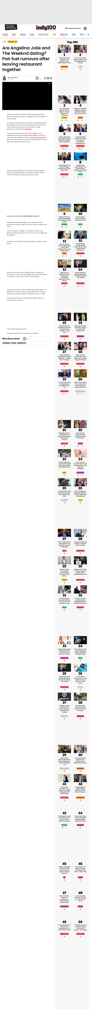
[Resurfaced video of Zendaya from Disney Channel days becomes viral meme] (64, 560)
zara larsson (80, 472)
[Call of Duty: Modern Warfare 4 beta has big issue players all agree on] (64, 748)
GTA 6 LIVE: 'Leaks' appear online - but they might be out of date (80, 60)
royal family (64, 66)
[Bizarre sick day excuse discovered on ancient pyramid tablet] (64, 207)
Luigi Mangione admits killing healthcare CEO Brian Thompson (80, 789)
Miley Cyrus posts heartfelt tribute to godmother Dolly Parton (80, 328)
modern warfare (64, 768)
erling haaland (64, 658)
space (80, 224)
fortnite (80, 687)
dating (14, 343)
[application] (27, 96)
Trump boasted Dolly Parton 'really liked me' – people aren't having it (64, 357)
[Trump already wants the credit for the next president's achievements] (80, 127)
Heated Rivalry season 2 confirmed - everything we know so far (64, 899)
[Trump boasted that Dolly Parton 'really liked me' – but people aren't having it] (64, 345)
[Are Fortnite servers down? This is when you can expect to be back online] (80, 667)
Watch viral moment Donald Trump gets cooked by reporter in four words (64, 277)
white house (80, 607)
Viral (54, 34)
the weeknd (6, 343)
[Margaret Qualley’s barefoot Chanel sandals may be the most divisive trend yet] (80, 99)
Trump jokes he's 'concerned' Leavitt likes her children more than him (64, 139)
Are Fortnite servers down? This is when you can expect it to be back (80, 680)
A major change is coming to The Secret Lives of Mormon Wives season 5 (64, 870)
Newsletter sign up (74, 28)
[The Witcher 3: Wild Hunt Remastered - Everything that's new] (64, 482)
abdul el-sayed (80, 580)
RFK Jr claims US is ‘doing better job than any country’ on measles (64, 544)
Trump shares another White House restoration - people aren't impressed (80, 247)
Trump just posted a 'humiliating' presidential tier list (64, 385)
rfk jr (80, 500)
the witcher (64, 500)
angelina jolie (12, 41)
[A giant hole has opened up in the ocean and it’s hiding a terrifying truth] (80, 156)
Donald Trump (80, 283)
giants (64, 607)
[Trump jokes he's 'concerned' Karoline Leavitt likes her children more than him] (64, 127)
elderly (64, 253)
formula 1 (64, 825)
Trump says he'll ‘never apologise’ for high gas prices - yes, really (80, 275)
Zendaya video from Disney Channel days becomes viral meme (64, 573)
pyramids (64, 224)
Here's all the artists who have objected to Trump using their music (80, 357)
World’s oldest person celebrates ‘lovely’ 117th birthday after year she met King (64, 247)
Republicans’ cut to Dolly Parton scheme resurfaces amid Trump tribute (64, 436)
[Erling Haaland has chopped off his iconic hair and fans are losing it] (64, 640)
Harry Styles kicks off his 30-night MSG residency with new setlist (80, 818)
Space (80, 658)
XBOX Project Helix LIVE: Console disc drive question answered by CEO (80, 385)
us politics (64, 283)
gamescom (64, 716)
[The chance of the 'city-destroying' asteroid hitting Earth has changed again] (80, 640)
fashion (80, 117)
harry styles (80, 825)
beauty (80, 443)
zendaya (64, 580)
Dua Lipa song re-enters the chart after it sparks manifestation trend (64, 979)
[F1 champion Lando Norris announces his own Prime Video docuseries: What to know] (64, 807)
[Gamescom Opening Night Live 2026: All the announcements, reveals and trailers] (64, 696)
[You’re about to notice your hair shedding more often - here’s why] (80, 857)
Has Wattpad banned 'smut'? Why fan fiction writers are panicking (64, 112)
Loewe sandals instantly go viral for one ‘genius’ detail (80, 898)
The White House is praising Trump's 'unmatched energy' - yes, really (80, 927)
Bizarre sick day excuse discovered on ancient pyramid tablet (64, 219)
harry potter (80, 716)
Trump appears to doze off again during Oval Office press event (64, 167)
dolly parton (80, 336)
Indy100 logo (46, 27)
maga (64, 472)
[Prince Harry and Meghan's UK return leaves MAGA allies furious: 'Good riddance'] (64, 48)
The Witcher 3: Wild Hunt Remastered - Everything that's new (64, 493)
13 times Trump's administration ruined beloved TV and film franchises (80, 601)
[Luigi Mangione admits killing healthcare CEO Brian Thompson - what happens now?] (80, 778)
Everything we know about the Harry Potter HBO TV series (80, 708)
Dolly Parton (64, 443)
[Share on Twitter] (48, 78)
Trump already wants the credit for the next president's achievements (80, 140)
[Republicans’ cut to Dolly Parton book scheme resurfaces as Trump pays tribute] (64, 423)
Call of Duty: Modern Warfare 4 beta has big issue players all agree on (64, 761)
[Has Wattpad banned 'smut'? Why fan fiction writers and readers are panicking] (64, 99)
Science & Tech (43, 34)
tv (64, 877)
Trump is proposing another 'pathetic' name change (80, 543)
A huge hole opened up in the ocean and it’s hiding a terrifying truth (80, 168)
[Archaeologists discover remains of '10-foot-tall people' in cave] (64, 589)
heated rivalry (64, 906)
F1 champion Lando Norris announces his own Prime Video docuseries (64, 818)
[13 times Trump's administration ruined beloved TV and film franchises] (80, 589)
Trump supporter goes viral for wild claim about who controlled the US (64, 464)
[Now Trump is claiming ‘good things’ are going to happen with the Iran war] (64, 778)
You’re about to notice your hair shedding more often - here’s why (80, 869)
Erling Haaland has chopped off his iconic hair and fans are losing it (64, 651)
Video (74, 34)
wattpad (64, 117)
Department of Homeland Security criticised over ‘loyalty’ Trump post (64, 329)
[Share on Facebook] (45, 78)
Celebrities (63, 34)
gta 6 (80, 66)
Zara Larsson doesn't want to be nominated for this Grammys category (80, 465)
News (14, 34)
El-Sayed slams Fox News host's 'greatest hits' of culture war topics (64, 927)
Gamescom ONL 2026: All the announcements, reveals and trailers (64, 709)
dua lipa (64, 986)
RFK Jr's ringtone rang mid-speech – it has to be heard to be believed (80, 493)
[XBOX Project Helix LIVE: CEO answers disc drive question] (80, 373)
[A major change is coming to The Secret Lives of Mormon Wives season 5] (64, 857)
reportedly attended (37, 137)
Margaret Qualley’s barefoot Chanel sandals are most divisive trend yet (80, 111)
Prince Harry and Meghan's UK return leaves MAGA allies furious (64, 60)
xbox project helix (80, 391)
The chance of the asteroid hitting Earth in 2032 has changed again (80, 651)
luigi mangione (80, 797)
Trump (32, 34)
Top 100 (5, 34)
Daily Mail (28, 129)
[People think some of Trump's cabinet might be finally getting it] (64, 995)
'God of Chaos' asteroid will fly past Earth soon (80, 218)
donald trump (64, 146)
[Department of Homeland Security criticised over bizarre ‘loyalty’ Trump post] (64, 316)
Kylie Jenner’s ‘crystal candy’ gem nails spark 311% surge (80, 435)
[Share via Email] (51, 78)
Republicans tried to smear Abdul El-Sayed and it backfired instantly (80, 572)
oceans (80, 174)
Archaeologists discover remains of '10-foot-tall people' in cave (64, 601)
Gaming (22, 34)
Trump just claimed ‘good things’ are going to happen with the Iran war (64, 790)
